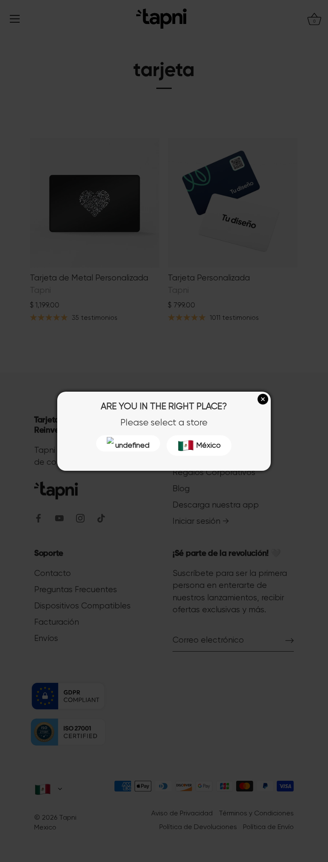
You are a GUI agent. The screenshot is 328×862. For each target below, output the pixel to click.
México (207, 445)
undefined (131, 445)
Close (263, 399)
